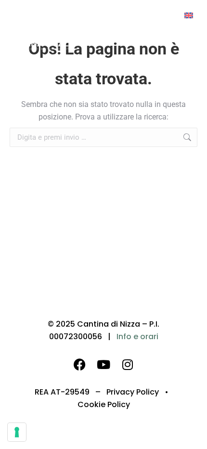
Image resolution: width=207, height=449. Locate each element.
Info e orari (137, 336)
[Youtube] (103, 364)
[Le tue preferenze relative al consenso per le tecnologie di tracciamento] (17, 432)
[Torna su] (192, 434)
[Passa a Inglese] (189, 15)
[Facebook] (79, 364)
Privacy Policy (132, 391)
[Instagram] (128, 364)
